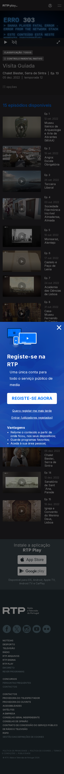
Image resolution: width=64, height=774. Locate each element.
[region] (32, 387)
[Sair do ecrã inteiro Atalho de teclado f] (58, 770)
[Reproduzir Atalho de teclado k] (5, 770)
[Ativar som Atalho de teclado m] (14, 770)
